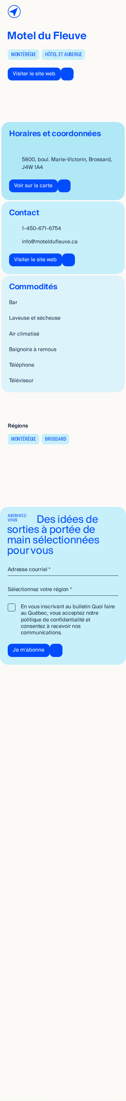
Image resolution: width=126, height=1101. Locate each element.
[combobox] (63, 590)
